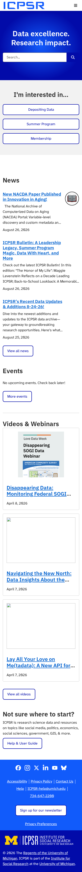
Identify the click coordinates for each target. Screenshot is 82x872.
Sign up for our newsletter (41, 810)
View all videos (19, 694)
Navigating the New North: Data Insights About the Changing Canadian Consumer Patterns (39, 582)
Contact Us (64, 781)
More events (17, 396)
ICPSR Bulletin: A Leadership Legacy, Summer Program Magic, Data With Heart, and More (32, 250)
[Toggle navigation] (75, 5)
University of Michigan (57, 863)
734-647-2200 (42, 795)
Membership (41, 138)
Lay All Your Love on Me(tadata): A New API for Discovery (38, 665)
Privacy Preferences (41, 824)
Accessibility (17, 781)
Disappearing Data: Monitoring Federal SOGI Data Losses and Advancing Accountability (40, 497)
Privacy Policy (41, 781)
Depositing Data (41, 109)
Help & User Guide (22, 743)
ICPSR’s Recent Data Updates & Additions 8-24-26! (32, 303)
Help (20, 788)
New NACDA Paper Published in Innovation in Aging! (32, 196)
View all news (18, 350)
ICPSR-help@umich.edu (47, 788)
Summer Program (41, 124)
